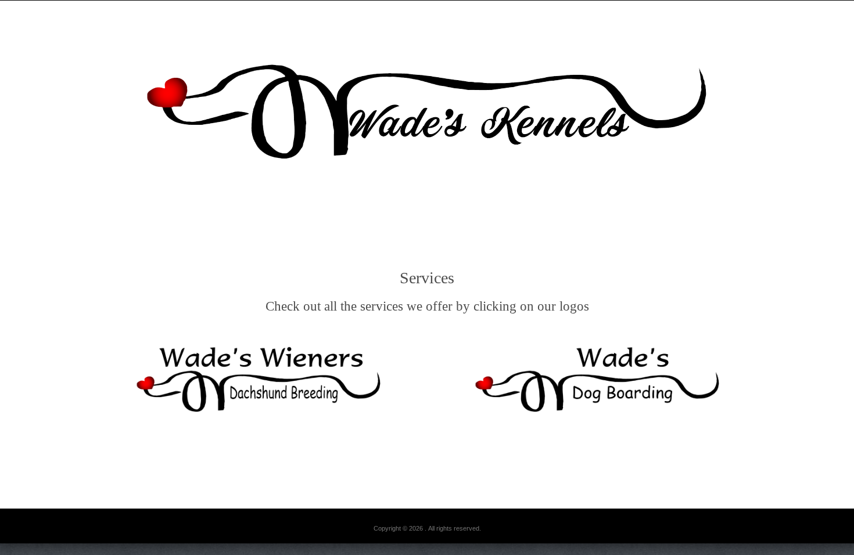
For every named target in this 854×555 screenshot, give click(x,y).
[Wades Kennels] (427, 109)
